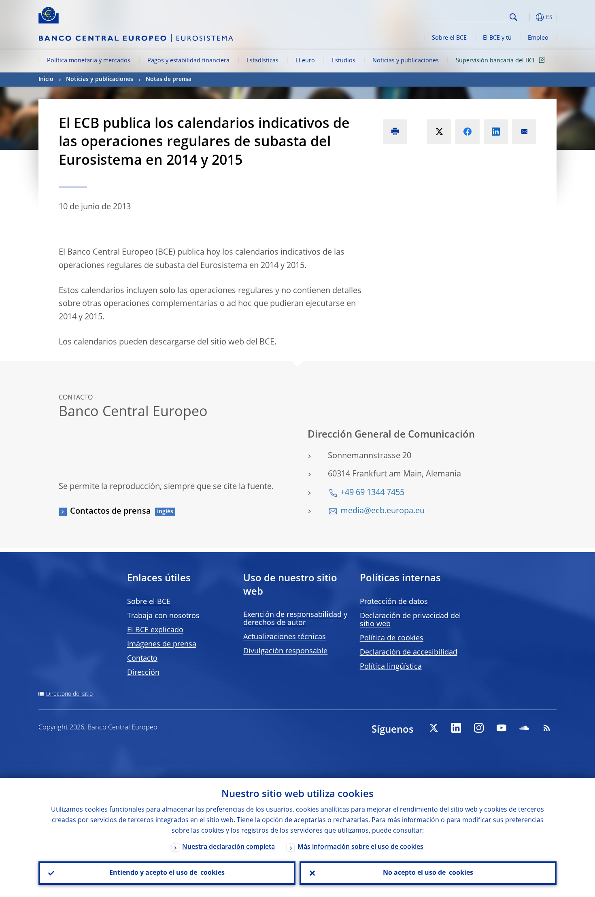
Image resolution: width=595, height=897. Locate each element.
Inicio (45, 79)
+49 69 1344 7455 (372, 493)
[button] (528, 17)
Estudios (343, 61)
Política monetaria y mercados (88, 61)
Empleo (538, 38)
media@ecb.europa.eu (382, 511)
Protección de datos (394, 602)
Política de (391, 638)
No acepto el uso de (428, 873)
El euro (305, 61)
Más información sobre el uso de (360, 847)
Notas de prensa (168, 79)
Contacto (142, 658)
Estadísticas (262, 61)
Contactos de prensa (110, 512)
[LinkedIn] (456, 728)
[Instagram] (479, 728)
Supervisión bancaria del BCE (496, 61)
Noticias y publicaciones (405, 61)
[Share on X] (439, 131)
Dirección (143, 672)
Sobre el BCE (449, 38)
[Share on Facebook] (467, 131)
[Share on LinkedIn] (496, 131)
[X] (433, 728)
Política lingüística (391, 666)
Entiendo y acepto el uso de (167, 873)
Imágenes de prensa (161, 644)
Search (513, 17)
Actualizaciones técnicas (284, 637)
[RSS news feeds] (547, 728)
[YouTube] (501, 728)
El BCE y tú (497, 38)
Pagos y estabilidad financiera (188, 61)
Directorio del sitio (69, 694)
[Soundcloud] (524, 728)
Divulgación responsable (285, 651)
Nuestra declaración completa (228, 847)
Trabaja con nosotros (163, 616)
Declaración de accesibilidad (408, 652)
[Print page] (395, 131)
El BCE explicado (155, 630)
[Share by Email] (524, 131)
